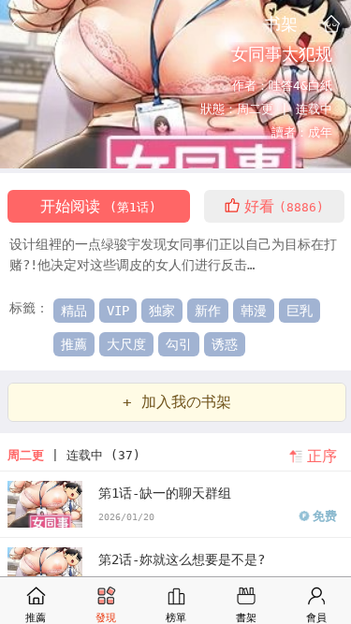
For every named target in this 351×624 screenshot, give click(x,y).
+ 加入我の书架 (177, 402)
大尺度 (126, 344)
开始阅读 (98, 206)
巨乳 (299, 310)
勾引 (179, 344)
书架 (281, 23)
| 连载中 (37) (73, 455)
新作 (208, 310)
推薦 (74, 344)
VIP (118, 310)
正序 (322, 456)
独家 (162, 310)
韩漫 (254, 310)
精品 (74, 310)
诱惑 (225, 344)
